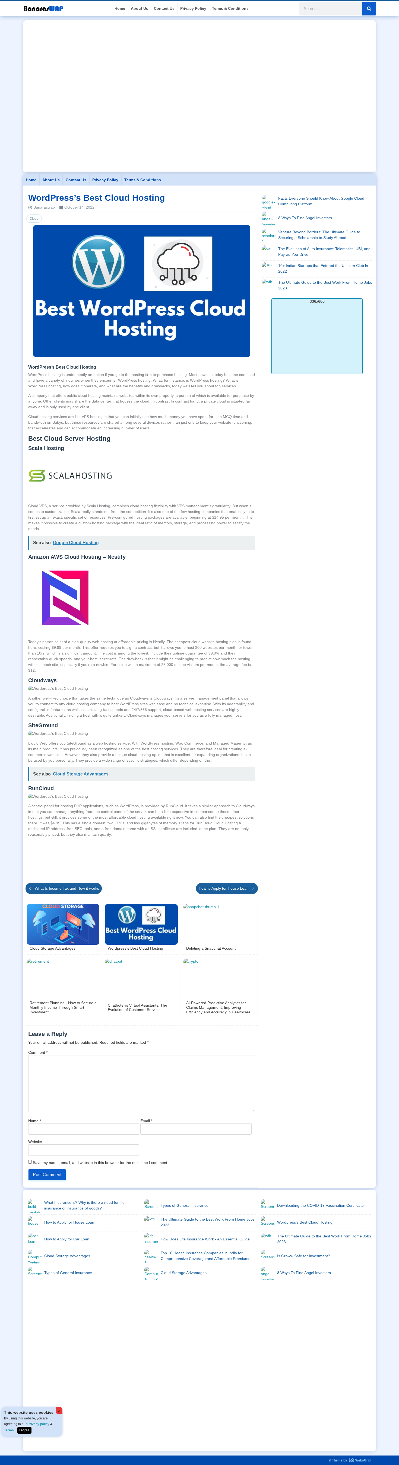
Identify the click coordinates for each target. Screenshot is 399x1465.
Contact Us (164, 8)
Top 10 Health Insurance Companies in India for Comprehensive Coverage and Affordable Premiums (205, 1256)
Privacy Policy (193, 8)
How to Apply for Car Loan (66, 1239)
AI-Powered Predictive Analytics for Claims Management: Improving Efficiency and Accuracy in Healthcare (218, 1007)
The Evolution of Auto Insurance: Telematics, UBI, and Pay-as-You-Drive (324, 252)
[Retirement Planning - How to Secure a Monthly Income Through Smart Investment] (63, 979)
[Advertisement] (199, 58)
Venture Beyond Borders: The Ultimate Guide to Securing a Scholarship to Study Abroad (319, 235)
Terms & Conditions (230, 8)
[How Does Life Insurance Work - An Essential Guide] (151, 1240)
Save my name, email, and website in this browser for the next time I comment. (100, 1162)
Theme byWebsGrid (349, 1460)
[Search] (369, 8)
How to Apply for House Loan (69, 1222)
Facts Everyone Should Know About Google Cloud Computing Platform (321, 201)
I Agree (24, 1430)
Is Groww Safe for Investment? (303, 1256)
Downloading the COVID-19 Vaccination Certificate (320, 1205)
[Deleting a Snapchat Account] (219, 924)
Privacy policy (38, 1424)
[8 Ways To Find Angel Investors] (269, 218)
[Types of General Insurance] (35, 1273)
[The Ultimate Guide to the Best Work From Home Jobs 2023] (269, 286)
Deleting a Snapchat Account (211, 948)
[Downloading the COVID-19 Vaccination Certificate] (267, 1206)
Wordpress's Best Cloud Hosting (135, 948)
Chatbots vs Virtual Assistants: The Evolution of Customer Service (137, 1007)
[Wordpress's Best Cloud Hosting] (141, 924)
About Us (139, 8)
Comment (37, 1052)
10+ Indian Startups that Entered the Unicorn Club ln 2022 (323, 268)
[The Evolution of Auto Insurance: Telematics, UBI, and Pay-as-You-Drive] (269, 252)
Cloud (34, 219)
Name (34, 1121)
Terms (9, 1430)
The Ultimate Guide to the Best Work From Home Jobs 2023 (325, 285)
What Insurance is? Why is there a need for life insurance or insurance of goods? (84, 1205)
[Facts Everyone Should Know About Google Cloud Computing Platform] (269, 202)
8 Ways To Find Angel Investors (305, 218)
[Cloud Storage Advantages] (63, 924)
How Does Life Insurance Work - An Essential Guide (205, 1239)
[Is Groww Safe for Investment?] (267, 1256)
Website (35, 1142)
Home (120, 8)
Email (146, 1121)
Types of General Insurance (68, 1273)
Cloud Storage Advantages (52, 948)
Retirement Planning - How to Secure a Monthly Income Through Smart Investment (63, 1007)
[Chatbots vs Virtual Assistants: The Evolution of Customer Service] (141, 979)
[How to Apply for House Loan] (35, 1223)
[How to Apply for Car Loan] (35, 1240)
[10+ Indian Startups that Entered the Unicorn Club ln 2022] (269, 269)
